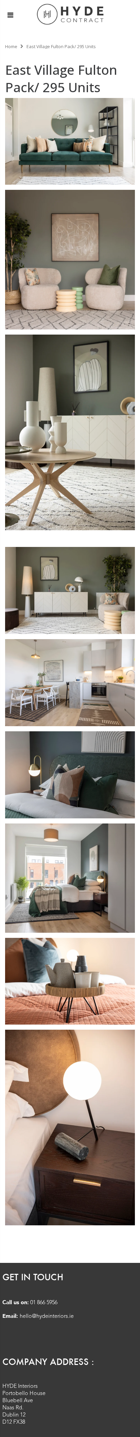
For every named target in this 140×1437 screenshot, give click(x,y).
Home (11, 46)
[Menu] (10, 14)
